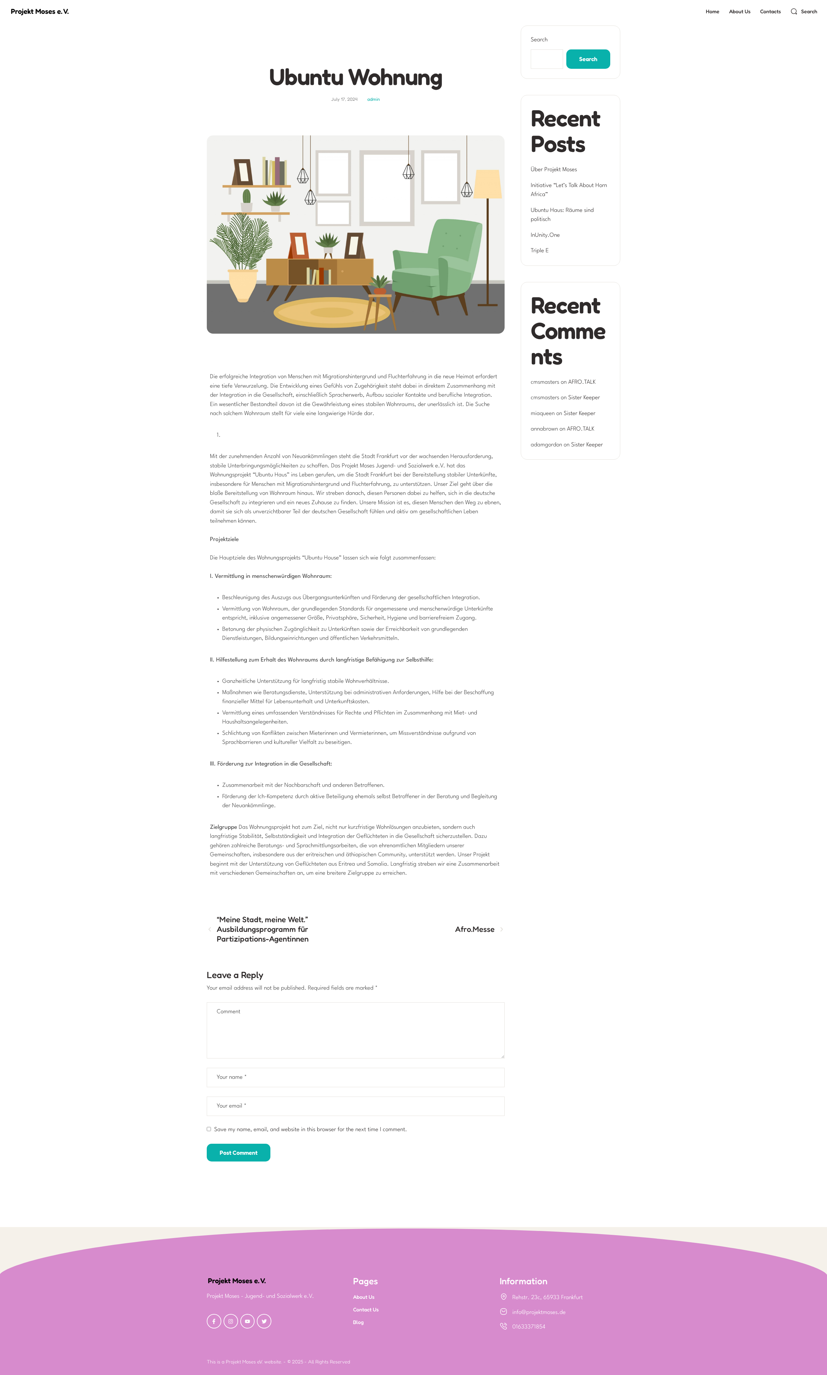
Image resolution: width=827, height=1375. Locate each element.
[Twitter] (264, 1321)
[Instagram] (231, 1321)
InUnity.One (545, 235)
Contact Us (366, 1309)
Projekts (355, 50)
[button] (803, 11)
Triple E (540, 251)
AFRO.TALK (582, 382)
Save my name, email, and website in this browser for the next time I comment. (310, 1129)
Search (539, 40)
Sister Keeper (584, 398)
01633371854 (528, 1327)
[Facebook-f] (214, 1321)
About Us (363, 1297)
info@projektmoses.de (539, 1312)
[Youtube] (247, 1321)
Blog (358, 1322)
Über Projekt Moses (554, 169)
